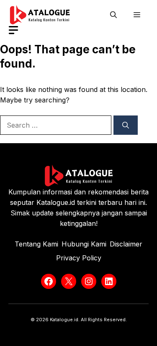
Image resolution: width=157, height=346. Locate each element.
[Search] (125, 125)
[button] (113, 14)
